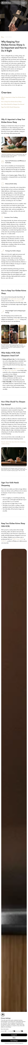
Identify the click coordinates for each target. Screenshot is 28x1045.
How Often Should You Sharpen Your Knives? (12, 104)
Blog (2, 37)
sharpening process (18, 300)
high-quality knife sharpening (15, 299)
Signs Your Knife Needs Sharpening (10, 107)
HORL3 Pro (4, 541)
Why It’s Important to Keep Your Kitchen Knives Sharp (13, 98)
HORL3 (21, 539)
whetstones (17, 319)
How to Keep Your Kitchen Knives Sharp (11, 101)
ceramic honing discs (12, 370)
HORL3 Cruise (15, 539)
